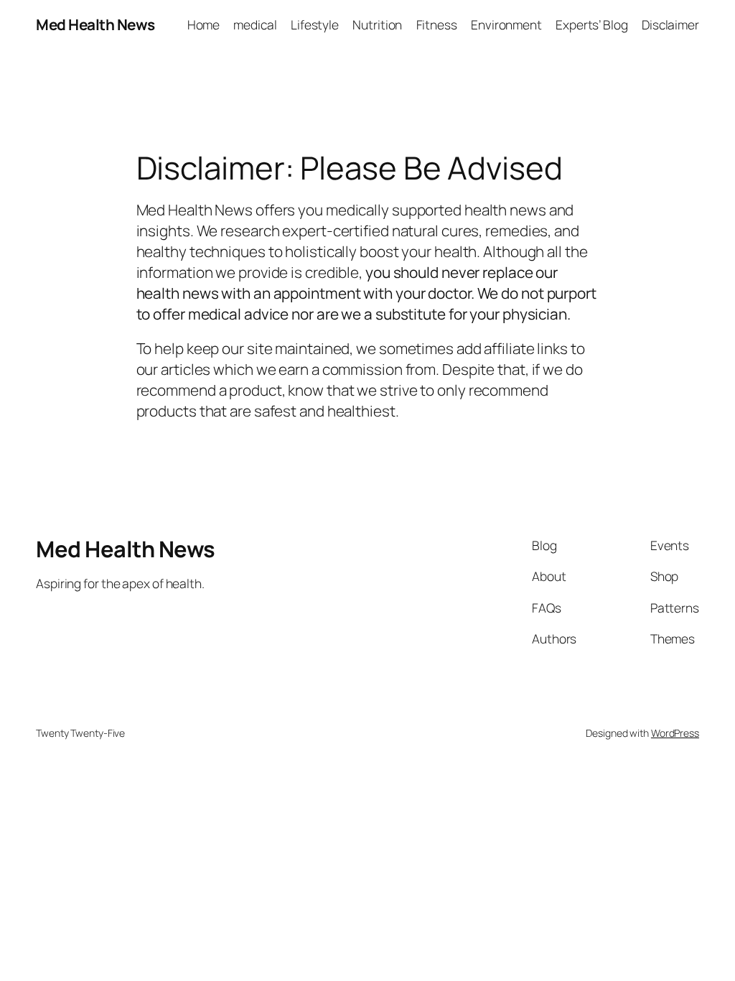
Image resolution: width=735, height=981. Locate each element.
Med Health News (95, 24)
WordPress (675, 733)
